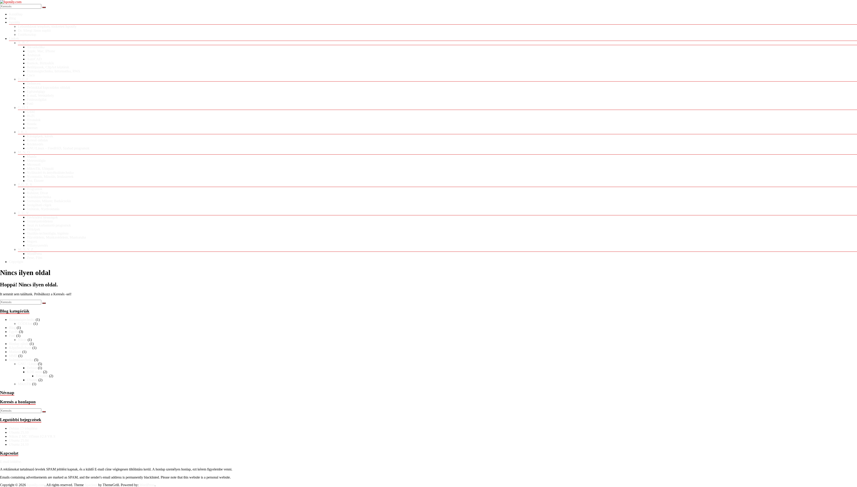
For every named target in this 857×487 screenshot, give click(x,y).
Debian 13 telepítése (23, 428)
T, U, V (23, 213)
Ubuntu (32, 380)
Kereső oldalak (37, 140)
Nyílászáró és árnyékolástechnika (50, 172)
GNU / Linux (27, 364)
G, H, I (23, 107)
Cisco (31, 75)
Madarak (15, 352)
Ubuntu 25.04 (19, 440)
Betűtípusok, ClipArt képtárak (48, 67)
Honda (31, 124)
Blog (12, 18)
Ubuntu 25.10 (19, 432)
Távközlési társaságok (42, 217)
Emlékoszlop (27, 34)
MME (13, 356)
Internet (32, 128)
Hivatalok (34, 120)
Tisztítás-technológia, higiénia (48, 233)
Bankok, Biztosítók (40, 63)
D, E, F (23, 79)
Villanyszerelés (37, 245)
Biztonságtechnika (22, 319)
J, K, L (23, 132)
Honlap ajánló (19, 344)
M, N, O (24, 152)
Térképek (33, 229)
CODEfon (25, 323)
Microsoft (33, 164)
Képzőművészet (20, 348)
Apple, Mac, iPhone (41, 51)
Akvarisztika (36, 47)
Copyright (16, 262)
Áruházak (34, 55)
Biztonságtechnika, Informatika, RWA (53, 71)
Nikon (22, 340)
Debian (32, 368)
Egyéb (13, 332)
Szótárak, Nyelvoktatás (43, 209)
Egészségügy (36, 91)
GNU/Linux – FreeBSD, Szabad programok (58, 148)
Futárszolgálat (36, 99)
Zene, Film (34, 258)
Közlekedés (35, 144)
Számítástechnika (39, 197)
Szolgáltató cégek (39, 205)
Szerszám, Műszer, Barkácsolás (49, 201)
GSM (31, 112)
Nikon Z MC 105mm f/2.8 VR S (32, 436)
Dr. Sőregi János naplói (34, 30)
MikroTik (24, 384)
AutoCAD (34, 59)
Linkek (14, 38)
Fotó (30, 103)
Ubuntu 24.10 (19, 444)
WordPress (34, 254)
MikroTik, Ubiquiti (40, 168)
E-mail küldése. (11, 462)
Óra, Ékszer (35, 181)
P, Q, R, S (25, 185)
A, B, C (23, 43)
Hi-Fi (30, 116)
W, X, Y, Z (25, 249)
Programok (34, 189)
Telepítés (42, 376)
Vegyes (32, 241)
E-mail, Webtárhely (40, 95)
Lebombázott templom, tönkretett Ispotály (47, 26)
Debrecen (33, 83)
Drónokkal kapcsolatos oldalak (48, 87)
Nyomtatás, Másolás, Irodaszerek (50, 176)
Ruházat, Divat (37, 193)
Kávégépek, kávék (40, 136)
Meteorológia (36, 160)
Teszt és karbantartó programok (49, 225)
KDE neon (34, 372)
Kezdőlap (16, 14)
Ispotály (14, 22)
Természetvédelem (40, 221)
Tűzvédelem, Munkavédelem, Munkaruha (56, 237)
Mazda (31, 156)
